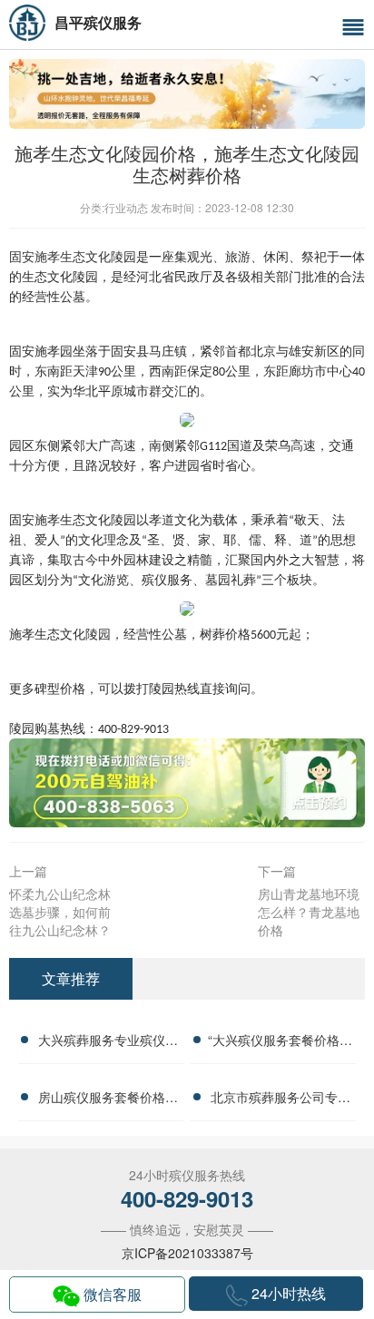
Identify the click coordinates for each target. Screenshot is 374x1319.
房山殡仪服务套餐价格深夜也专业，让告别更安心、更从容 (108, 1099)
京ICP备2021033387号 (187, 1253)
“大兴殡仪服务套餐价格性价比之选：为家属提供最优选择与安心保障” (280, 1042)
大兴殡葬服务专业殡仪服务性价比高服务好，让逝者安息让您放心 (108, 1042)
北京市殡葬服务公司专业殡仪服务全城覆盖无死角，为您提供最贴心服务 (280, 1099)
